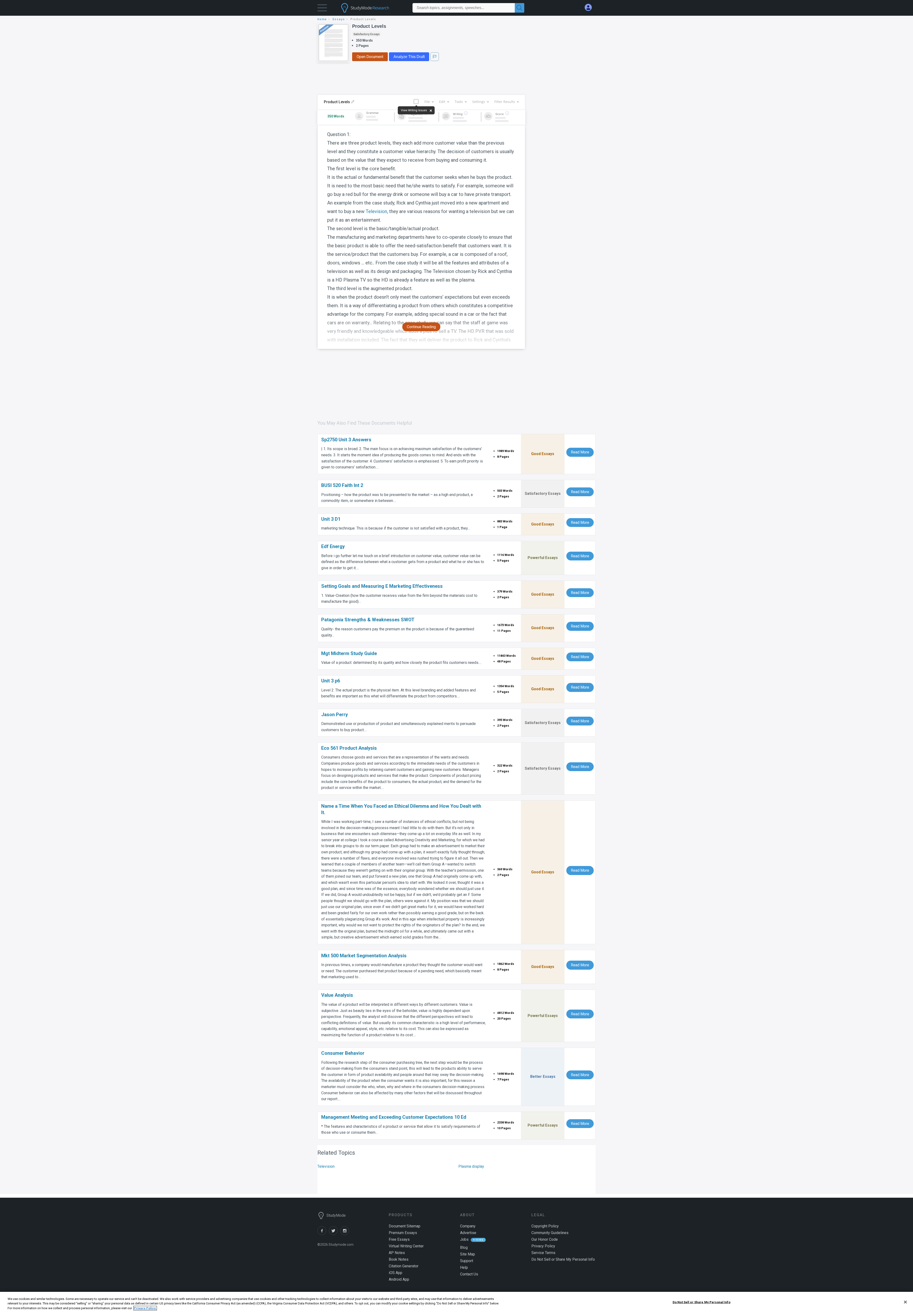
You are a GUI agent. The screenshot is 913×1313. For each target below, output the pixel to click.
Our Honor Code (544, 1239)
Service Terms (543, 1252)
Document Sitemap (404, 1226)
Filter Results (504, 101)
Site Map (467, 1254)
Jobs (464, 1239)
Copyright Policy (545, 1226)
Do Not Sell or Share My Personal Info (701, 1302)
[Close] (905, 1302)
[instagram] (345, 1233)
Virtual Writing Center (406, 1246)
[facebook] (323, 1233)
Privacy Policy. (145, 1308)
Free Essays (399, 1239)
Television (376, 211)
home (322, 19)
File (427, 101)
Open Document (370, 56)
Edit (442, 101)
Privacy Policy (543, 1246)
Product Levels (369, 26)
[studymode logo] (373, 8)
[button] (322, 9)
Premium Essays (403, 1232)
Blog (464, 1247)
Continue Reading (421, 327)
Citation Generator (403, 1266)
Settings (478, 101)
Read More (580, 452)
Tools (459, 101)
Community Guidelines (549, 1232)
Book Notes (398, 1259)
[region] (456, 1302)
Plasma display (471, 1166)
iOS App (395, 1272)
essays (339, 19)
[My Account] (590, 7)
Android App (399, 1279)
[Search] (519, 8)
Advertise (468, 1232)
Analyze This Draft (409, 57)
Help (464, 1267)
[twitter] (334, 1233)
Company (468, 1226)
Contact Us (469, 1274)
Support (466, 1261)
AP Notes (397, 1252)
